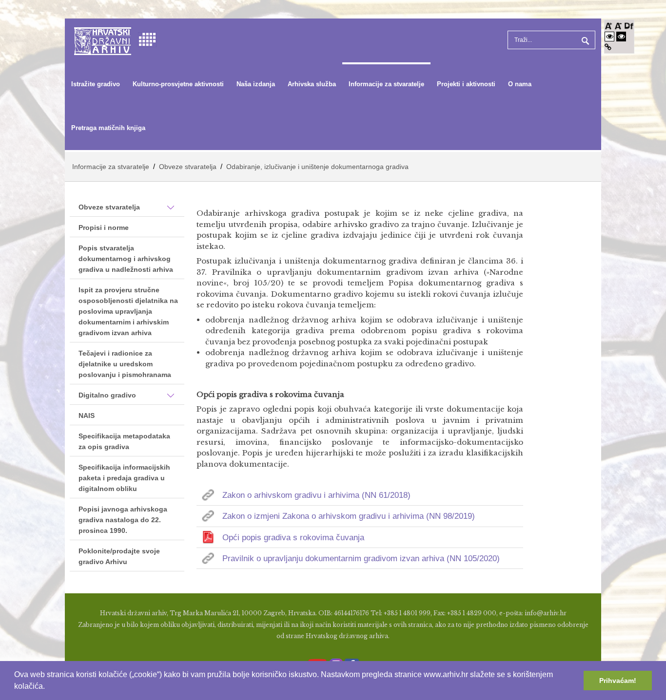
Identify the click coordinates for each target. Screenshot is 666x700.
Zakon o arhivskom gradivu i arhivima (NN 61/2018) (316, 495)
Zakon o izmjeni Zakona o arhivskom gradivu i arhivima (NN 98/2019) (348, 516)
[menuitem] (95, 84)
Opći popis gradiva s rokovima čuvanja (293, 537)
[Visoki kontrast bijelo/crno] (609, 36)
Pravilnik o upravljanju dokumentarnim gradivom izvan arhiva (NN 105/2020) (361, 558)
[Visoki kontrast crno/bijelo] (621, 36)
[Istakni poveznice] (608, 47)
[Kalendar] (147, 39)
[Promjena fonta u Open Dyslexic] (629, 25)
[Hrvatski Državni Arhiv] (103, 40)
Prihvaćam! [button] (617, 680)
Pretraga (584, 40)
